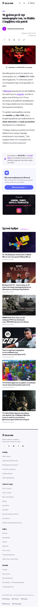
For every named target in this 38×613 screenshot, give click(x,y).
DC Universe (6, 518)
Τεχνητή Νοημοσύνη (8, 554)
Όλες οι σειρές (6, 492)
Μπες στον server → (19, 187)
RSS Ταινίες (15, 599)
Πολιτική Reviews (7, 578)
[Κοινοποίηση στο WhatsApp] (14, 40)
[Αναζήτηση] (20, 3)
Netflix (4, 501)
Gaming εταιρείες (7, 473)
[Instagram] (9, 446)
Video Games (6, 456)
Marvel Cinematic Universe (10, 514)
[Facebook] (4, 446)
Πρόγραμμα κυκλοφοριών (10, 465)
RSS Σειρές (24, 599)
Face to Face (6, 550)
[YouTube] (13, 446)
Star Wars (5, 510)
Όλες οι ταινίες (6, 488)
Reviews (4, 533)
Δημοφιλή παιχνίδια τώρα (10, 460)
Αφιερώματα (6, 537)
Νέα (3, 11)
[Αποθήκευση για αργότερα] (19, 40)
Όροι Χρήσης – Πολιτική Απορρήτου (13, 582)
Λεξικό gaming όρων (8, 478)
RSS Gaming (6, 599)
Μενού (32, 3)
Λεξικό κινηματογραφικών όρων (12, 522)
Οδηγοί (4, 542)
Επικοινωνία (6, 574)
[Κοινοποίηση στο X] (9, 40)
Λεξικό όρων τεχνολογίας (10, 559)
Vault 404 (5, 546)
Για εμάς (4, 569)
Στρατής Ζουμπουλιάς (16, 29)
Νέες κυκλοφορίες (8, 497)
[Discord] (23, 446)
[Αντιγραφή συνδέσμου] (24, 40)
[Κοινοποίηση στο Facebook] (4, 40)
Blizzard (7, 91)
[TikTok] (18, 446)
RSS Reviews (6, 604)
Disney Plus (5, 505)
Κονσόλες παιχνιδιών (9, 469)
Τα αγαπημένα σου (8, 587)
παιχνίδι (20, 94)
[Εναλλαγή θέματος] (24, 3)
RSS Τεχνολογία (16, 604)
